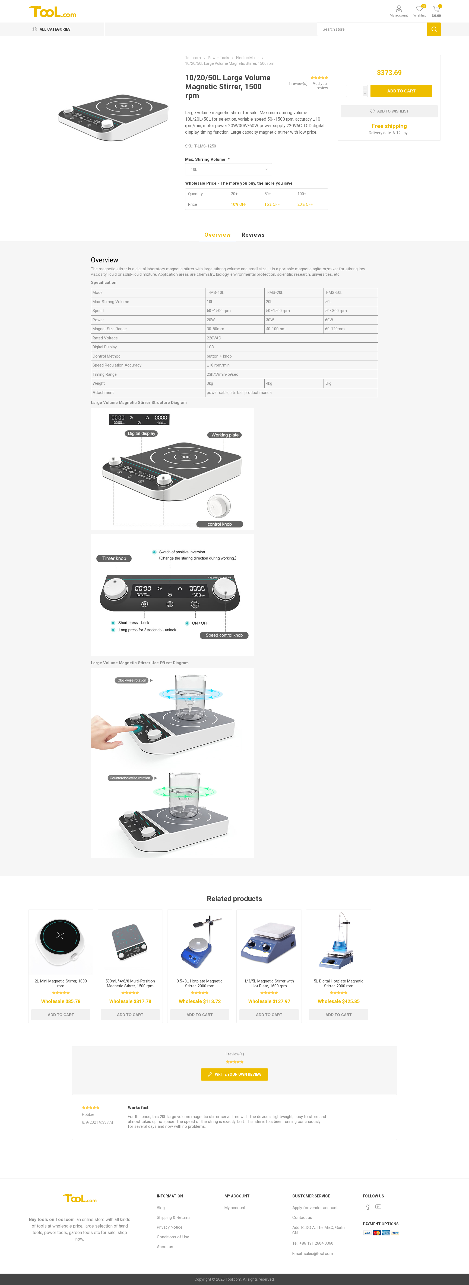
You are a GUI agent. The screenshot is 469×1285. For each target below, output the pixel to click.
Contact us (302, 1217)
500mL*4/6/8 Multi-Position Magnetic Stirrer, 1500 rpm (130, 983)
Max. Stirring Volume (205, 159)
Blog (161, 1207)
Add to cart (401, 91)
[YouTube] (378, 1206)
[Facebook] (368, 1206)
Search (434, 29)
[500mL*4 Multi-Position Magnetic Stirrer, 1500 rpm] (130, 942)
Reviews (253, 235)
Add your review (320, 85)
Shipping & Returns (174, 1217)
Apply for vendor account (315, 1207)
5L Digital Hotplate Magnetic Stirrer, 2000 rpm (338, 983)
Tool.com (65, 1219)
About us (165, 1246)
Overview (217, 235)
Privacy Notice (169, 1227)
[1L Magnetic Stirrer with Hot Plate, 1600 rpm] (269, 942)
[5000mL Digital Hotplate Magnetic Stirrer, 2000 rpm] (338, 942)
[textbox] (372, 29)
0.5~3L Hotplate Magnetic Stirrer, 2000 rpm (200, 983)
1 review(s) (298, 83)
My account (399, 15)
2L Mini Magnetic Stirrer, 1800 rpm (61, 983)
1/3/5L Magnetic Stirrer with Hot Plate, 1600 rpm (269, 983)
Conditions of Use (173, 1237)
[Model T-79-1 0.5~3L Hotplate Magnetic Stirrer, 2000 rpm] (199, 942)
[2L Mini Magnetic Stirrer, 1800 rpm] (60, 942)
